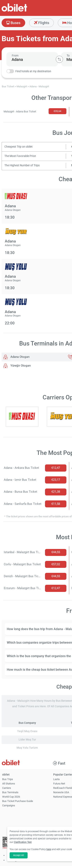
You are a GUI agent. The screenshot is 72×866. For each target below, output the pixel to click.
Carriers (6, 787)
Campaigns (8, 805)
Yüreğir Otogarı (20, 365)
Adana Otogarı (20, 357)
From (15, 55)
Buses (15, 23)
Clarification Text (23, 842)
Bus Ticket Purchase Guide (17, 801)
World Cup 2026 (11, 796)
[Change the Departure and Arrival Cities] (59, 59)
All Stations (8, 783)
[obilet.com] (24, 11)
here (48, 849)
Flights (43, 23)
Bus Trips (7, 779)
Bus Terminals (10, 792)
